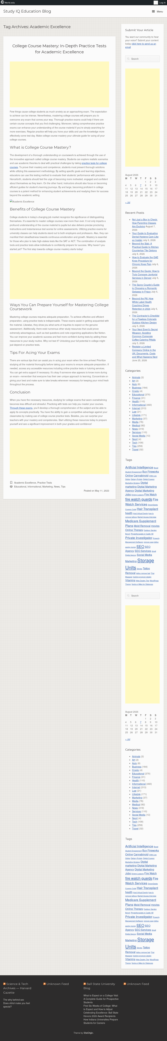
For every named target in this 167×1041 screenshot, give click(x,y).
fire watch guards (138, 499)
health (128, 513)
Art (133, 380)
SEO (140, 546)
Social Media (138, 435)
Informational (34, 486)
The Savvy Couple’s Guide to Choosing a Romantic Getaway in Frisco (145, 288)
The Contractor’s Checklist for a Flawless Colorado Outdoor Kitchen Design (145, 319)
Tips (63, 486)
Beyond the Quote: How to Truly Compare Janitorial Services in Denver (145, 274)
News (57, 486)
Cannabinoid (141, 475)
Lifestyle (136, 415)
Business (136, 387)
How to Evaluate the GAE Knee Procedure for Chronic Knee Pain (145, 261)
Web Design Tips (142, 580)
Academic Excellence (25, 482)
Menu (159, 11)
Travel (135, 449)
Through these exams (21, 407)
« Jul (127, 202)
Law (134, 411)
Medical (136, 425)
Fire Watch (150, 494)
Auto (134, 384)
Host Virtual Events (140, 513)
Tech (134, 442)
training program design (142, 577)
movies (155, 526)
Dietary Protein (136, 479)
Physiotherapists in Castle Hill (142, 534)
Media (135, 422)
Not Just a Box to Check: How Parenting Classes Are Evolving (145, 223)
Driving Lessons (137, 495)
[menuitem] (155, 2)
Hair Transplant (147, 508)
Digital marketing (136, 484)
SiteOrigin (88, 1032)
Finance (136, 397)
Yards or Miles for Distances (142, 584)
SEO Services (143, 551)
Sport (135, 439)
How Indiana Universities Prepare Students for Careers (101, 1021)
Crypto (135, 391)
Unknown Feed (138, 984)
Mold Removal (142, 526)
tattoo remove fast (143, 573)
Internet (136, 408)
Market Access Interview (146, 517)
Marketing (47, 486)
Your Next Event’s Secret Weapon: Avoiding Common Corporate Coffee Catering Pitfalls (145, 334)
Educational (20, 486)
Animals (136, 377)
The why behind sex (13, 999)
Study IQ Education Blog (27, 11)
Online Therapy (134, 530)
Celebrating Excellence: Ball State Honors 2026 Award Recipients (101, 1014)
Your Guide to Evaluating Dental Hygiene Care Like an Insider (145, 237)
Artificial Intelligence (139, 467)
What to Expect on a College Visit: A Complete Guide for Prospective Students (101, 999)
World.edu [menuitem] (10, 2)
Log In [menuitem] (162, 2)
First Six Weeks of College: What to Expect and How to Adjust (100, 1007)
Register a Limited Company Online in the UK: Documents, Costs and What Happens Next (144, 351)
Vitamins (130, 580)
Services (136, 432)
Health (135, 401)
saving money (130, 547)
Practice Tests (44, 482)
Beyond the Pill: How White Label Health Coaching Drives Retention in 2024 (142, 303)
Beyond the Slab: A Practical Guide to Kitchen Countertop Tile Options (145, 247)
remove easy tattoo (151, 542)
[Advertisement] (59, 84)
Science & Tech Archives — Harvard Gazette (17, 988)
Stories (139, 568)
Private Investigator (138, 537)
